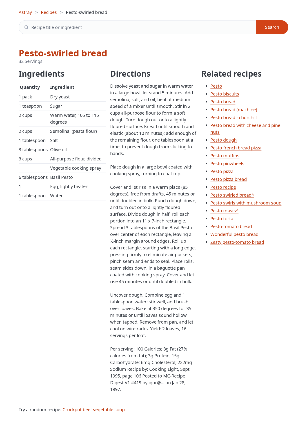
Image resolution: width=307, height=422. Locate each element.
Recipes (49, 12)
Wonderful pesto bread (234, 234)
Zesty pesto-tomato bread (237, 242)
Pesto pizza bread (228, 179)
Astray (25, 12)
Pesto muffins (224, 156)
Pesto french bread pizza (235, 148)
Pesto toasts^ (224, 211)
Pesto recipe (223, 187)
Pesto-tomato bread (231, 226)
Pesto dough (223, 140)
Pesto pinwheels (227, 163)
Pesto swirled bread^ (232, 195)
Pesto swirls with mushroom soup (245, 203)
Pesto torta (221, 218)
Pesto (216, 86)
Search (272, 27)
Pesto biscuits (224, 94)
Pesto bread (222, 102)
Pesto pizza (222, 171)
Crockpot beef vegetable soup (93, 409)
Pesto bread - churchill (233, 117)
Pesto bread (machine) (233, 110)
